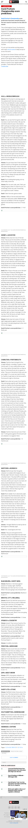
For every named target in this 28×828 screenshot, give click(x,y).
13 (20, 747)
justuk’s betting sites (14, 823)
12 (18, 747)
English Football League (16, 751)
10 (15, 747)
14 (22, 747)
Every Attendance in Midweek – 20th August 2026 (16, 776)
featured (4, 753)
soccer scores (11, 49)
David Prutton (5, 18)
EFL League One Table (9, 815)
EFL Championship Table (10, 817)
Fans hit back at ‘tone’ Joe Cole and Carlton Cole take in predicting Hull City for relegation (17, 783)
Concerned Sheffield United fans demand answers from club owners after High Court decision (17, 770)
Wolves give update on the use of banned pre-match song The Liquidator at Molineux (16, 790)
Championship (15, 18)
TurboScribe (4, 66)
